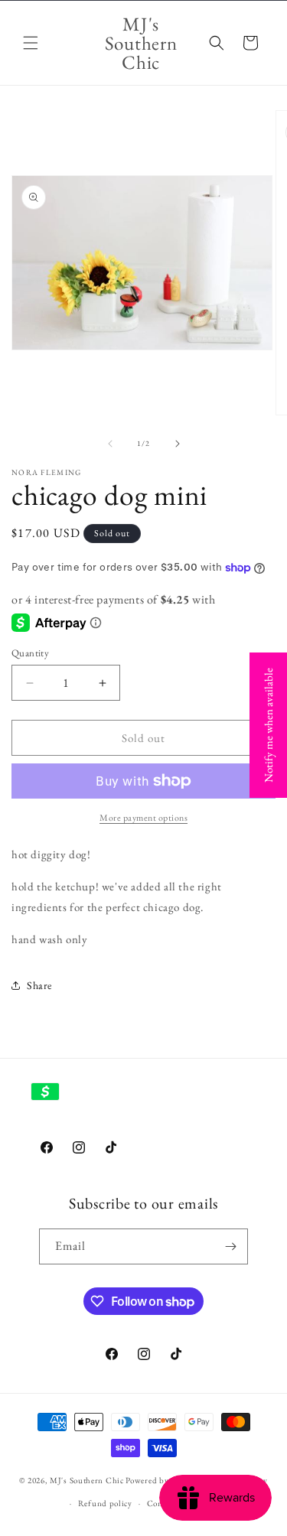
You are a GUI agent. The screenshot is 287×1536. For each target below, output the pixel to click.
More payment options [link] (143, 818)
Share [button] (39, 985)
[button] (30, 43)
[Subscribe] (230, 1246)
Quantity (30, 652)
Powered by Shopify (163, 1479)
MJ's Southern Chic (87, 1479)
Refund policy (105, 1503)
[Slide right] (177, 443)
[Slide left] (110, 443)
